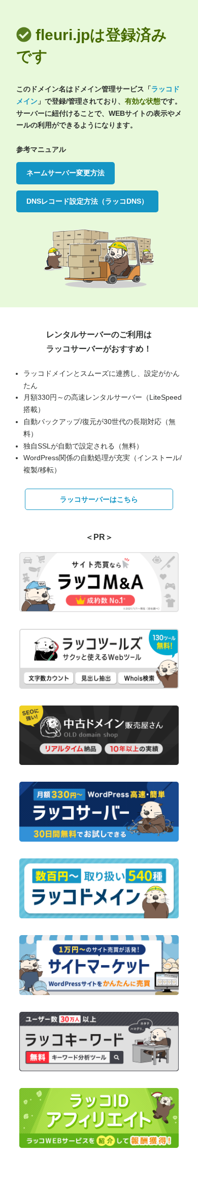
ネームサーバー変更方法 (65, 173)
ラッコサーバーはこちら (99, 499)
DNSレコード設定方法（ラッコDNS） (87, 201)
